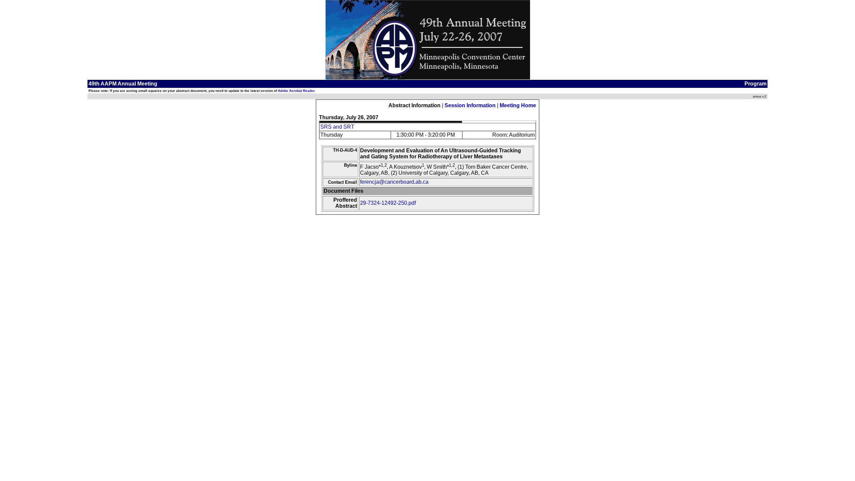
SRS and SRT (337, 127)
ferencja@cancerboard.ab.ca (394, 182)
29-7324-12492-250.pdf (388, 203)
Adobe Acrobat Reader (296, 91)
